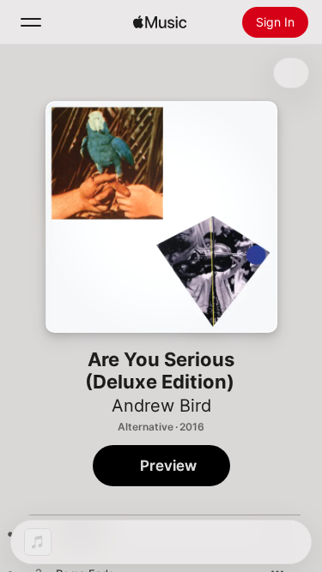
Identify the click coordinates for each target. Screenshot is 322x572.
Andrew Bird (161, 405)
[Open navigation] (31, 22)
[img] (159, 22)
